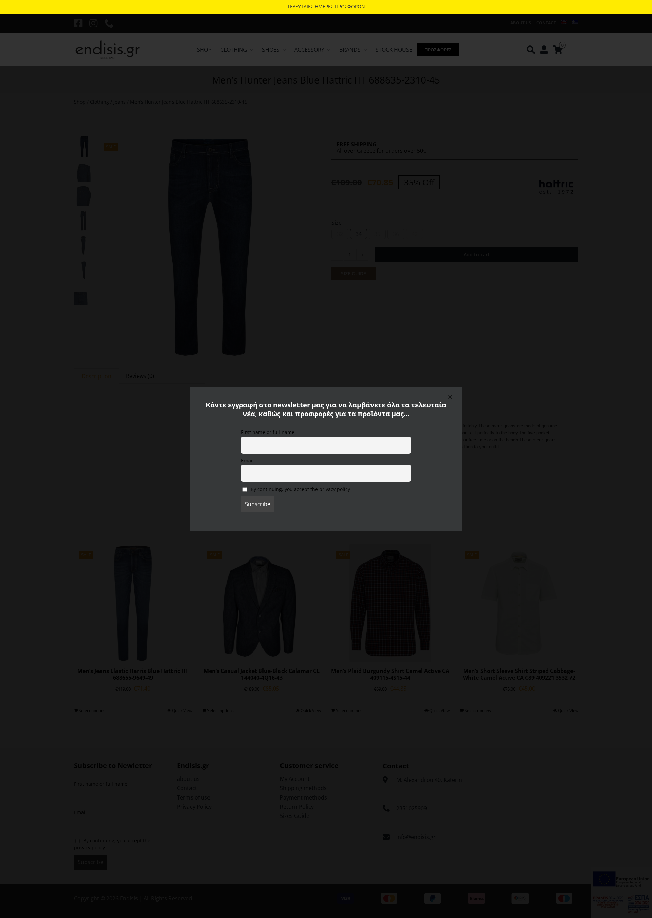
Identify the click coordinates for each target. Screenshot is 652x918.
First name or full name (267, 432)
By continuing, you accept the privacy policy (299, 489)
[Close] (450, 397)
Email (247, 460)
